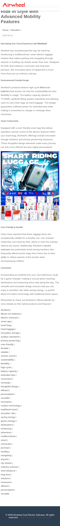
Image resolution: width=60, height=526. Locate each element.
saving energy (8, 417)
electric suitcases (9, 317)
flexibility (5, 363)
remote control (8, 356)
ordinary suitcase (9, 467)
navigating (6, 455)
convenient (6, 379)
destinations (7, 424)
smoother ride (8, 413)
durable (4, 348)
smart (4, 440)
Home (5, 30)
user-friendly (7, 344)
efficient (5, 390)
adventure (6, 432)
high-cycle (6, 367)
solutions (5, 478)
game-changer (8, 421)
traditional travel (9, 409)
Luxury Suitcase (43, 517)
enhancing (6, 428)
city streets (6, 463)
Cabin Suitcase (27, 517)
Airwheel (42, 43)
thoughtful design (9, 386)
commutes (6, 444)
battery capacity (9, 371)
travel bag (6, 325)
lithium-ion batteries (11, 313)
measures (6, 482)
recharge (5, 382)
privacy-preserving (10, 340)
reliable (4, 352)
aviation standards (10, 336)
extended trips (8, 375)
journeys (5, 447)
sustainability (7, 359)
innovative (6, 401)
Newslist (15, 30)
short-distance (8, 470)
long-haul (5, 474)
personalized (7, 394)
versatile (5, 398)
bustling (5, 451)
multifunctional (8, 436)
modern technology (10, 405)
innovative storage (10, 333)
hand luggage (8, 329)
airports (4, 459)
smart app (6, 321)
